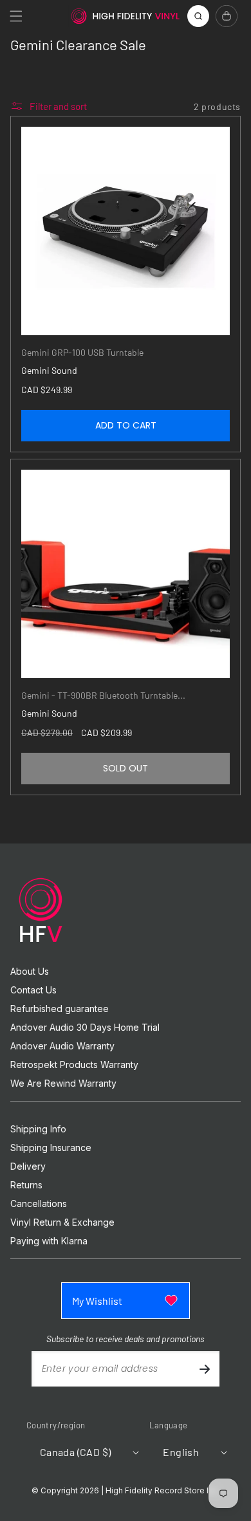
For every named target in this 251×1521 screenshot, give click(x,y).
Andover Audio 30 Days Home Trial (85, 1027)
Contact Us (33, 990)
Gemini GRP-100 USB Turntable (82, 352)
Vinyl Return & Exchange (62, 1222)
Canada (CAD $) (75, 1452)
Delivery (28, 1166)
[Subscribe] (205, 1368)
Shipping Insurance (50, 1147)
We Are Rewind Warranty (63, 1083)
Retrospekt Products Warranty (74, 1064)
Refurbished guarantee (59, 1008)
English (181, 1452)
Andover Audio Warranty (62, 1046)
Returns (26, 1185)
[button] (16, 16)
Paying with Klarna (49, 1241)
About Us (29, 971)
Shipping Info (38, 1129)
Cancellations (38, 1203)
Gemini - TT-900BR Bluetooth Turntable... (103, 695)
